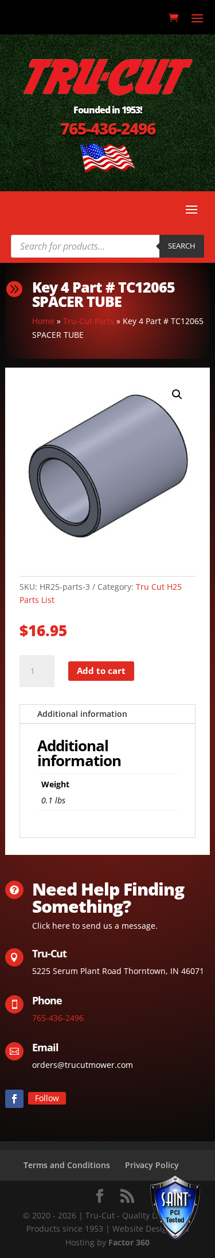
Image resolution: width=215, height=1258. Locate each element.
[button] (177, 394)
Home (43, 321)
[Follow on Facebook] (14, 1099)
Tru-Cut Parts (88, 321)
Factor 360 (129, 1242)
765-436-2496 (107, 128)
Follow (47, 1098)
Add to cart (101, 670)
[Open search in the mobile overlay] (108, 246)
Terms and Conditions (67, 1165)
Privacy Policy (152, 1165)
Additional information (82, 713)
